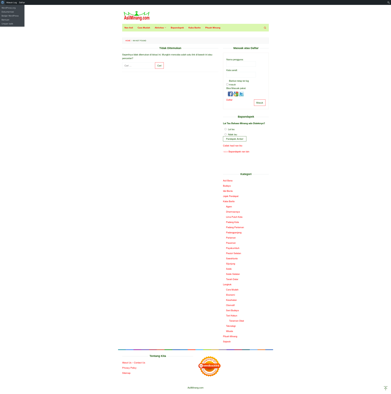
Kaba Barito (229, 201)
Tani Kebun (231, 315)
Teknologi (231, 325)
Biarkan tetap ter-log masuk (239, 82)
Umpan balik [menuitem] (7, 23)
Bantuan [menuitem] (5, 19)
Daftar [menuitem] (22, 2)
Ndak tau (232, 134)
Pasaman (231, 242)
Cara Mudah (232, 289)
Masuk (259, 102)
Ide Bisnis (228, 190)
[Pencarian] (265, 27)
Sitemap (126, 372)
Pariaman (231, 237)
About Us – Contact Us (133, 362)
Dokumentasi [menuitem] (8, 12)
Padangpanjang (233, 232)
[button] (230, 93)
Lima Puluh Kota (234, 216)
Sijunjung (230, 263)
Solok (229, 268)
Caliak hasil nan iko (232, 145)
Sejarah (227, 341)
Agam (229, 206)
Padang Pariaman (235, 227)
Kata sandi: (232, 70)
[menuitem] (2, 2)
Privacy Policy (129, 367)
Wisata (229, 331)
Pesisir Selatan (233, 253)
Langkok (227, 284)
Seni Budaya (232, 310)
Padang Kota (232, 222)
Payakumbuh (232, 248)
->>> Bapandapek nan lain (236, 151)
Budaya (227, 185)
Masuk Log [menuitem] (11, 2)
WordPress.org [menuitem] (9, 8)
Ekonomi (230, 294)
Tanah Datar (232, 279)
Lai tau (231, 129)
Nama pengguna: (234, 59)
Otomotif (230, 305)
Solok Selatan (233, 273)
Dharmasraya (233, 211)
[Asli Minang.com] (136, 15)
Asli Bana (227, 180)
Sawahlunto (232, 258)
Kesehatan (231, 299)
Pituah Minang (230, 336)
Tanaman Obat (236, 320)
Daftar (229, 99)
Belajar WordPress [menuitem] (10, 16)
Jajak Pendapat (230, 196)
